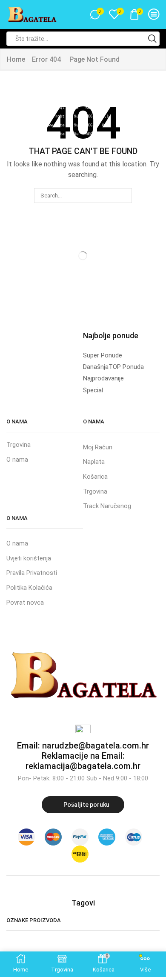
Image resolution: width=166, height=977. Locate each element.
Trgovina (18, 445)
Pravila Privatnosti (31, 573)
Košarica (95, 476)
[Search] (124, 195)
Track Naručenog (107, 506)
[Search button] (152, 39)
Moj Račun (97, 447)
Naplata (94, 462)
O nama (17, 459)
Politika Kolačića (29, 587)
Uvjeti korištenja (28, 558)
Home (16, 59)
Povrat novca (25, 602)
